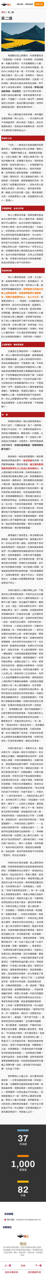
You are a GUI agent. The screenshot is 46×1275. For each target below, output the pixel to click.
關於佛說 (20, 4)
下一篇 (38, 1265)
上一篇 (7, 1265)
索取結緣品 (29, 4)
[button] (39, 4)
